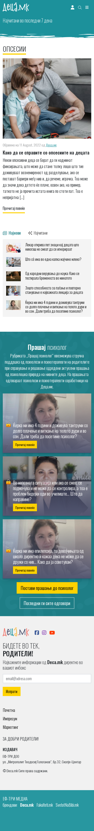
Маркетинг (10, 727)
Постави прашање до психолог (47, 587)
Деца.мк (51, 145)
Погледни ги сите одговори (47, 603)
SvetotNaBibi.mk (67, 805)
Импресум (10, 719)
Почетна (9, 710)
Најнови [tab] (14, 233)
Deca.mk (27, 805)
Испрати (11, 691)
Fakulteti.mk (45, 805)
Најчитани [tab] (40, 233)
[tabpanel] (47, 278)
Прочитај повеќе (14, 208)
